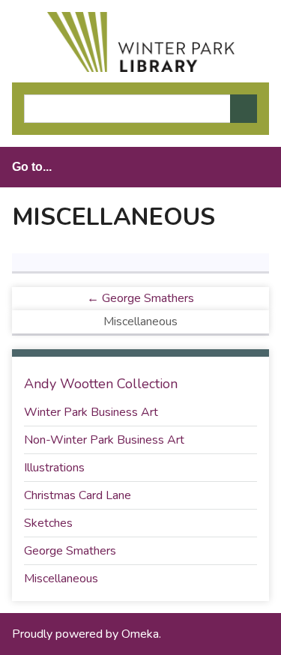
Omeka (140, 634)
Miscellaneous (61, 578)
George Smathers (70, 551)
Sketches (48, 523)
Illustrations (54, 467)
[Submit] (243, 108)
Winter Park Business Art (91, 412)
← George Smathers (140, 298)
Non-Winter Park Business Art (104, 440)
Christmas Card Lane (77, 495)
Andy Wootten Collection (101, 384)
